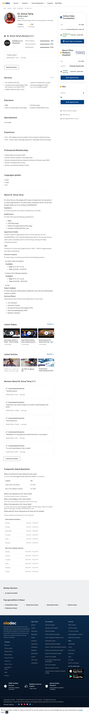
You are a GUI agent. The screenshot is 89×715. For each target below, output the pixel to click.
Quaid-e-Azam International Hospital (55, 647)
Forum (70, 647)
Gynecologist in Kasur (11, 605)
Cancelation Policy (7, 668)
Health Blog (71, 644)
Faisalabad (34, 647)
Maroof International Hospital (53, 653)
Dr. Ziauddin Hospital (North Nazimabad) (53, 660)
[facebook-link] (19, 704)
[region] (28, 337)
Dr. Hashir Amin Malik (11, 593)
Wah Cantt (34, 660)
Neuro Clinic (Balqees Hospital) (67, 52)
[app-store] (76, 671)
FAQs (5, 672)
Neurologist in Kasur (52, 605)
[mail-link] (27, 704)
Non (64, 86)
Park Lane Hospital (50, 665)
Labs (69, 656)
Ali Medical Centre (50, 641)
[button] (72, 35)
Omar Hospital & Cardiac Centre (54, 637)
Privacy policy (8, 648)
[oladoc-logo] (6, 3)
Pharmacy (71, 653)
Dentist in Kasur (72, 605)
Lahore (33, 628)
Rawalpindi (34, 634)
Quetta (33, 656)
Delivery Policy (8, 651)
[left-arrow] (3, 333)
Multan (33, 637)
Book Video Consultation (73, 41)
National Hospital (50, 631)
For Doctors (71, 650)
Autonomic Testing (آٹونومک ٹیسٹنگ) (40, 82)
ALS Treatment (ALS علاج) (12, 82)
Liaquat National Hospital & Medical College (55, 672)
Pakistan (9, 8)
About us (6, 645)
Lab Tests (71, 660)
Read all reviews (11, 67)
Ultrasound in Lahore (74, 637)
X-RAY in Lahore (72, 628)
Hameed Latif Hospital (51, 628)
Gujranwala (34, 644)
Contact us (7, 661)
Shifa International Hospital (52, 644)
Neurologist (20, 8)
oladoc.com (29, 702)
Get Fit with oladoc (73, 663)
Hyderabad (34, 663)
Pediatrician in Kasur (11, 608)
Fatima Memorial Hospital (52, 634)
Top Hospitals (49, 621)
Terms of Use (8, 664)
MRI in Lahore (72, 625)
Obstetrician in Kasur (32, 605)
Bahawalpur (34, 653)
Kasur (14, 8)
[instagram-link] (21, 704)
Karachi (33, 625)
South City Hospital (50, 656)
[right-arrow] (54, 333)
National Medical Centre (52, 668)
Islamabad (34, 631)
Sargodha (34, 650)
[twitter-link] (16, 704)
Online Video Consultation (69, 17)
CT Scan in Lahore (73, 631)
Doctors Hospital (50, 625)
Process (6, 675)
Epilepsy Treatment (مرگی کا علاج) (14, 89)
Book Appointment (72, 78)
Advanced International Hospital (54, 650)
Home (4, 8)
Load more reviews (12, 459)
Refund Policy (8, 654)
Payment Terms (8, 658)
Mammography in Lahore (75, 634)
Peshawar (34, 641)
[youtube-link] (24, 704)
